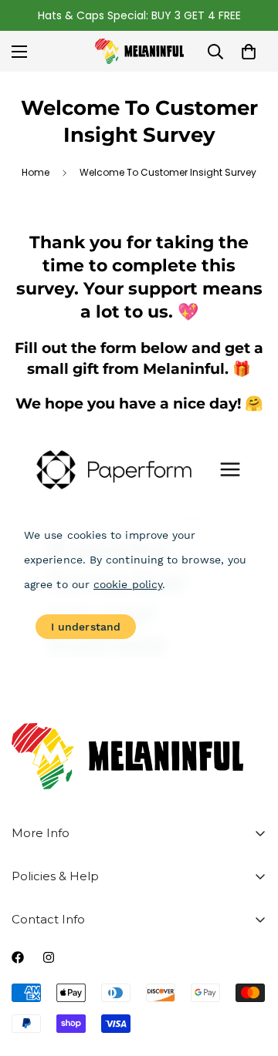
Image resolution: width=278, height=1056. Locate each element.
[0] (248, 51)
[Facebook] (18, 957)
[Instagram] (48, 957)
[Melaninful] (139, 51)
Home (35, 172)
